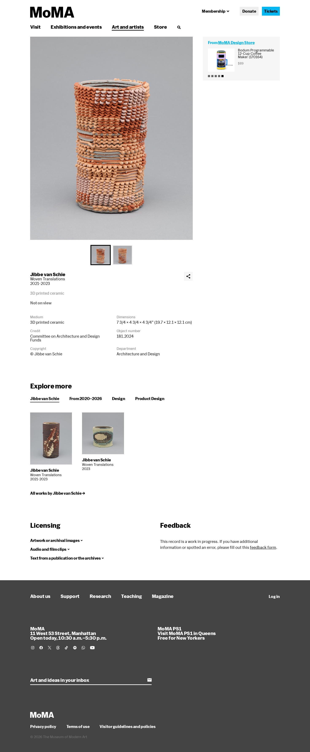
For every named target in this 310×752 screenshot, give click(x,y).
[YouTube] (92, 647)
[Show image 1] (100, 255)
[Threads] (58, 647)
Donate (249, 11)
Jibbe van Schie (47, 274)
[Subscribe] (149, 680)
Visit (35, 26)
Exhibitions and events (76, 26)
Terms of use (78, 726)
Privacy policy (43, 726)
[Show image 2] (122, 255)
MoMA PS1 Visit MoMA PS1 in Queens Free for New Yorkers (187, 633)
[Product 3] (216, 76)
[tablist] (111, 255)
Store (160, 27)
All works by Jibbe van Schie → (57, 493)
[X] (49, 647)
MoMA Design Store (236, 42)
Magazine (163, 596)
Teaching (131, 596)
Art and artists (128, 26)
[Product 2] (212, 76)
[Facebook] (41, 647)
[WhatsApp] (83, 647)
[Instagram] (32, 647)
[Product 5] (222, 76)
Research (100, 596)
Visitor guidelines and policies (127, 726)
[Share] (188, 276)
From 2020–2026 (85, 398)
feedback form (263, 547)
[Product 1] (209, 76)
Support (70, 596)
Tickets (271, 11)
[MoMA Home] (52, 12)
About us (40, 596)
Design (118, 398)
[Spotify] (74, 647)
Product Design (149, 398)
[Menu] (179, 27)
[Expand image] (111, 138)
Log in (274, 596)
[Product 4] (219, 76)
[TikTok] (66, 647)
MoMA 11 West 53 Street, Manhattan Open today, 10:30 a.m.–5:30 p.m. (68, 633)
